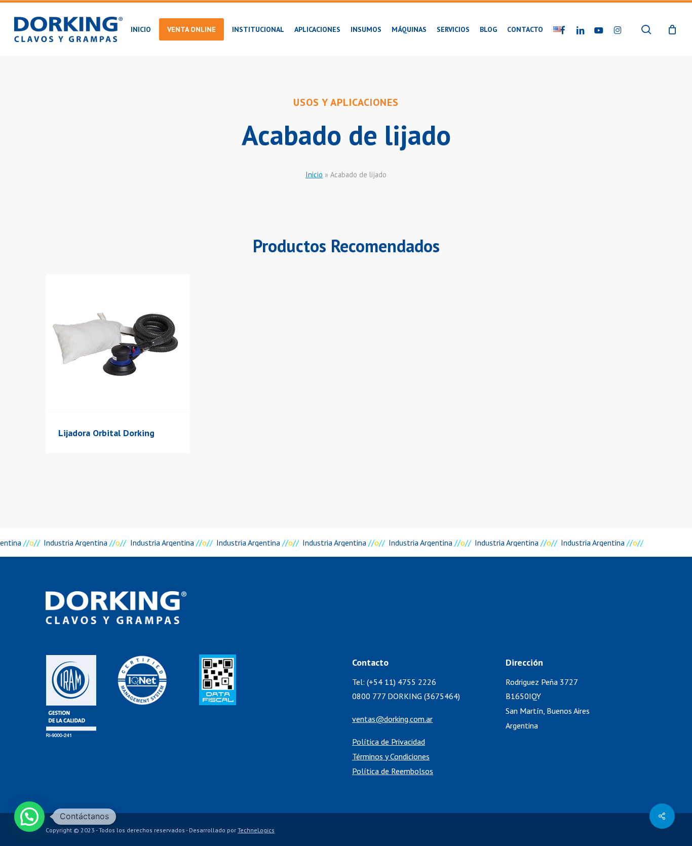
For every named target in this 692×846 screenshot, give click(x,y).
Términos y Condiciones (391, 756)
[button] (29, 816)
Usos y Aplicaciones (346, 102)
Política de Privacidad (388, 742)
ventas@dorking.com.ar (392, 719)
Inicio (314, 174)
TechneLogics (256, 830)
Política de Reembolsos (392, 771)
